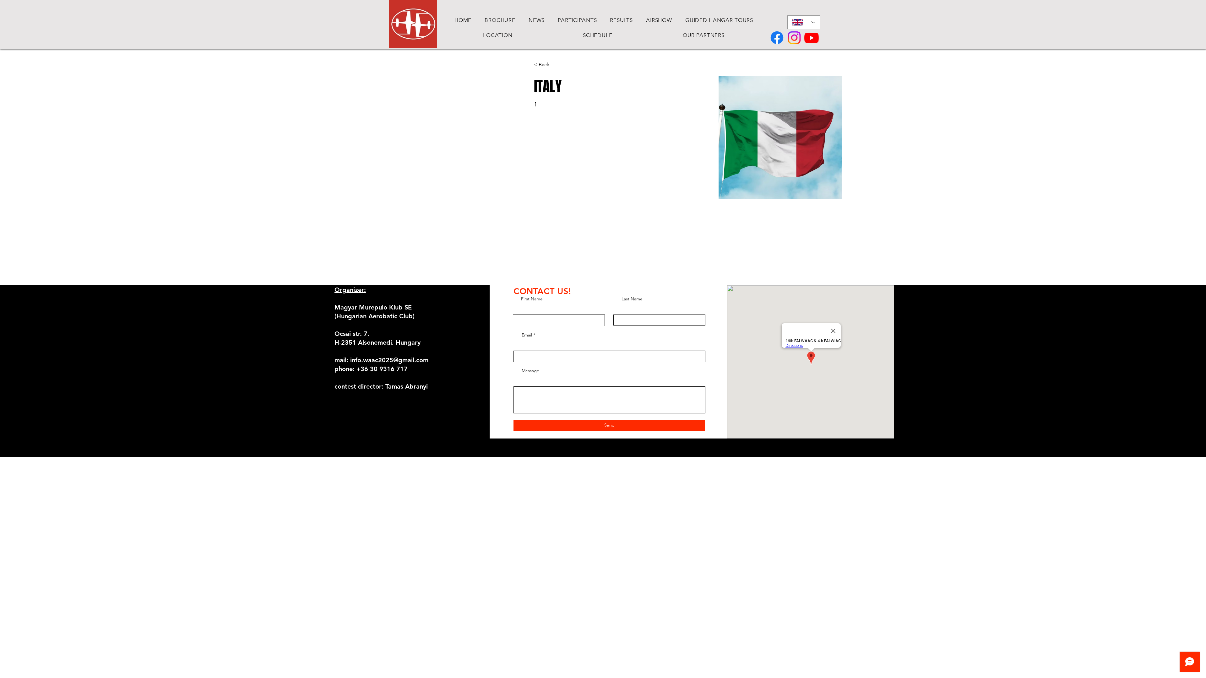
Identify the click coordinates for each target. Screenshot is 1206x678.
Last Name (632, 299)
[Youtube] (811, 37)
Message (530, 371)
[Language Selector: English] (803, 22)
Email (527, 335)
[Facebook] (777, 37)
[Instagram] (794, 37)
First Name (532, 299)
